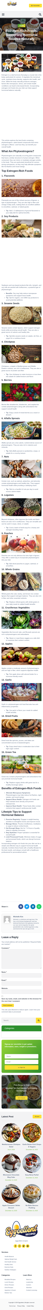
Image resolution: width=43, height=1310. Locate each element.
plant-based (18, 142)
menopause (13, 83)
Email (4, 980)
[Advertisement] (21, 115)
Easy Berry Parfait (32, 1175)
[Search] (38, 1020)
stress (21, 83)
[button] (3, 14)
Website (5, 988)
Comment (6, 948)
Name (4, 972)
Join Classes (21, 1098)
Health (21, 25)
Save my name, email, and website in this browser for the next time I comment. (21, 1000)
